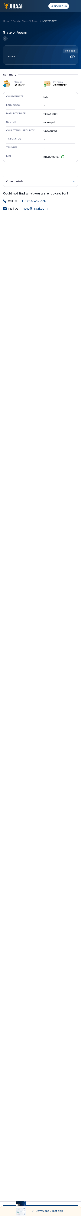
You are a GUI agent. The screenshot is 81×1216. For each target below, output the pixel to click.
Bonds (16, 21)
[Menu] (75, 6)
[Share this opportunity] (15, 38)
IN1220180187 (49, 21)
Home (6, 21)
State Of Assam (30, 21)
